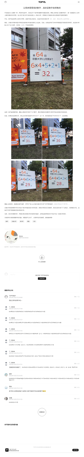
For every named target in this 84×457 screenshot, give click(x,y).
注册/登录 (42, 278)
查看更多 (42, 412)
